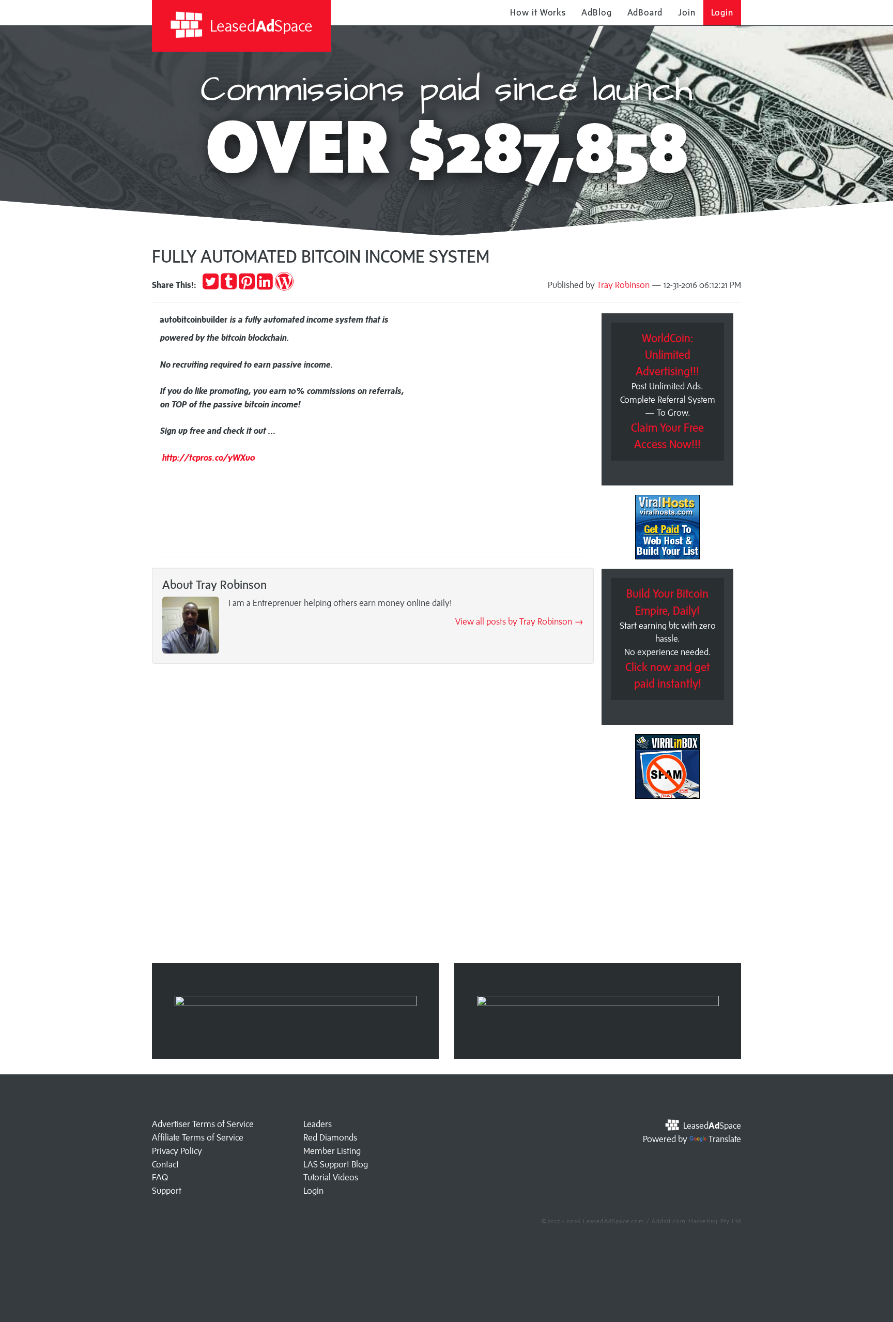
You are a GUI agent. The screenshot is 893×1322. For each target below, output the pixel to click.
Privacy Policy (177, 1151)
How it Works (538, 12)
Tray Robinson (623, 285)
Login (722, 12)
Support (166, 1191)
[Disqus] (373, 817)
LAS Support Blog (335, 1164)
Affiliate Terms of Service (197, 1137)
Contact (165, 1164)
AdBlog (596, 12)
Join (687, 12)
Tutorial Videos (330, 1177)
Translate (725, 1139)
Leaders (317, 1124)
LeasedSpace (259, 26)
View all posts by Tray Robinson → (519, 621)
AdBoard (645, 12)
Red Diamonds (330, 1137)
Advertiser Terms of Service (203, 1124)
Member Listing (332, 1151)
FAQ (160, 1177)
